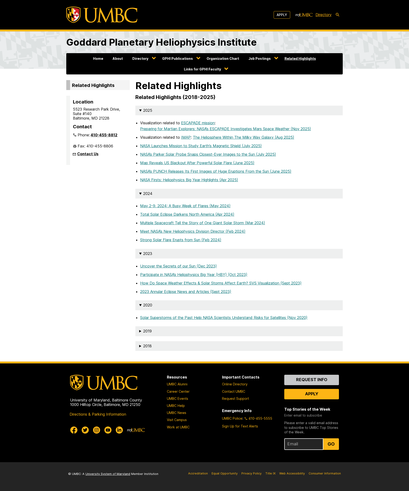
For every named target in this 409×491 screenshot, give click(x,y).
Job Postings (260, 58)
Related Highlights (300, 58)
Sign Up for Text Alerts (240, 426)
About (118, 58)
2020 (147, 305)
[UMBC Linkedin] (119, 430)
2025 (147, 110)
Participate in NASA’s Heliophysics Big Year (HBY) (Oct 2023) (193, 274)
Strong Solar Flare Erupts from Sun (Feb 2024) (180, 239)
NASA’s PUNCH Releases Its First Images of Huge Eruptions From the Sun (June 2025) (215, 171)
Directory (323, 14)
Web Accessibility (292, 473)
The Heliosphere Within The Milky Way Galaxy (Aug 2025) (243, 137)
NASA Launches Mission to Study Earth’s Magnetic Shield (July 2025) (201, 145)
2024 (147, 193)
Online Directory (235, 384)
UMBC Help (176, 406)
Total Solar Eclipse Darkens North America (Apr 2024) (187, 214)
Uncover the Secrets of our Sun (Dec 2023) (178, 266)
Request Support (235, 398)
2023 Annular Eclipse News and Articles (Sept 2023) (185, 291)
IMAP (186, 137)
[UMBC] (101, 15)
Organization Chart (223, 58)
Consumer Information (325, 473)
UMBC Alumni (177, 384)
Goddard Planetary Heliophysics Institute (161, 42)
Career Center (178, 391)
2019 (147, 331)
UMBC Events (177, 398)
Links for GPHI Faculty (202, 69)
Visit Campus (177, 420)
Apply (282, 15)
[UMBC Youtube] (108, 430)
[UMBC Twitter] (85, 430)
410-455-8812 (104, 135)
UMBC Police (232, 418)
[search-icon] (337, 15)
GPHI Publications (177, 58)
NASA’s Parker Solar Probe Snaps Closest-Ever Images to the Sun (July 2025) (208, 154)
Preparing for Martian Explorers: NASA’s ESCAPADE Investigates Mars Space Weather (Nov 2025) (225, 128)
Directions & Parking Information (98, 414)
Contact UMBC (233, 391)
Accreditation (198, 473)
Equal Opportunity (225, 473)
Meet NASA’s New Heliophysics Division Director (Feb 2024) (192, 231)
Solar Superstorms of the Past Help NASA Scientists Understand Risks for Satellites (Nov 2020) (223, 317)
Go (331, 444)
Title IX (270, 473)
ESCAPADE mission (198, 123)
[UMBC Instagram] (96, 430)
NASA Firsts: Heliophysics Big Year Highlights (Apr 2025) (189, 179)
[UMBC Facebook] (74, 430)
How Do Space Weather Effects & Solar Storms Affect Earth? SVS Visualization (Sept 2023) (221, 283)
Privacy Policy (251, 473)
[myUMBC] (304, 15)
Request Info (311, 379)
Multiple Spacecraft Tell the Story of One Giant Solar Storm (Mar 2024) (202, 222)
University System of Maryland (107, 474)
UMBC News (176, 413)
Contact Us (87, 153)
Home (98, 58)
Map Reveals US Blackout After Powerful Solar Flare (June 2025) (197, 162)
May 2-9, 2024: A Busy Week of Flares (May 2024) (185, 205)
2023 (147, 253)
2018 (147, 346)
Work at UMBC (178, 427)
